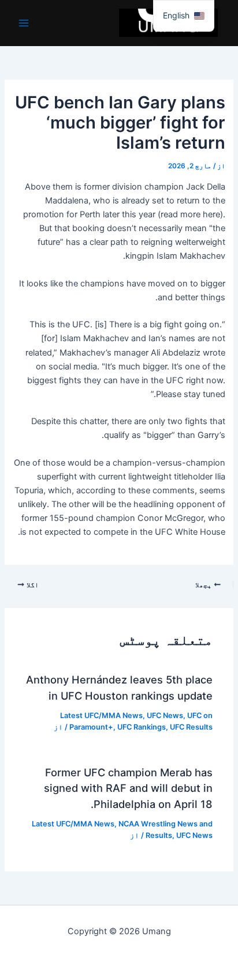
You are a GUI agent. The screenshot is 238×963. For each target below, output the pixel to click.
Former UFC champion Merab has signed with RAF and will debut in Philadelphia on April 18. (128, 788)
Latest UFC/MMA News (101, 715)
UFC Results (191, 727)
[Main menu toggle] (24, 23)
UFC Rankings (141, 727)
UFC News (165, 715)
